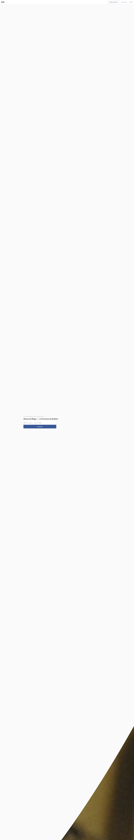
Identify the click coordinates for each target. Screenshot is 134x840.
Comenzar (40, 426)
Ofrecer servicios (113, 2)
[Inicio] (2, 2)
